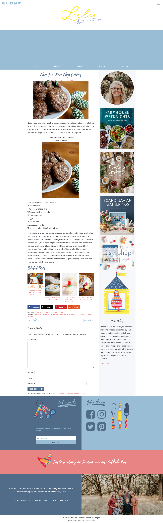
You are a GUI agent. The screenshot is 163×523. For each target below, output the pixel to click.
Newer (85, 320)
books (102, 66)
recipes (48, 312)
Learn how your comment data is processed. (72, 393)
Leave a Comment (67, 80)
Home (56, 66)
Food (34, 66)
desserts (37, 312)
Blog (31, 500)
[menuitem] (4, 3)
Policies (64, 500)
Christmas (45, 314)
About (24, 500)
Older (36, 320)
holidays (89, 314)
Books (38, 500)
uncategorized (57, 312)
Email (30, 378)
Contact (54, 500)
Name (30, 372)
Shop (45, 500)
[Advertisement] (81, 48)
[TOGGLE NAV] (158, 3)
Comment (32, 339)
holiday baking (80, 314)
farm (79, 66)
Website (31, 383)
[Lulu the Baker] (81, 16)
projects (126, 66)
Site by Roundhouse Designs (89, 518)
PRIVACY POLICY (107, 363)
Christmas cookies (56, 314)
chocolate (37, 314)
